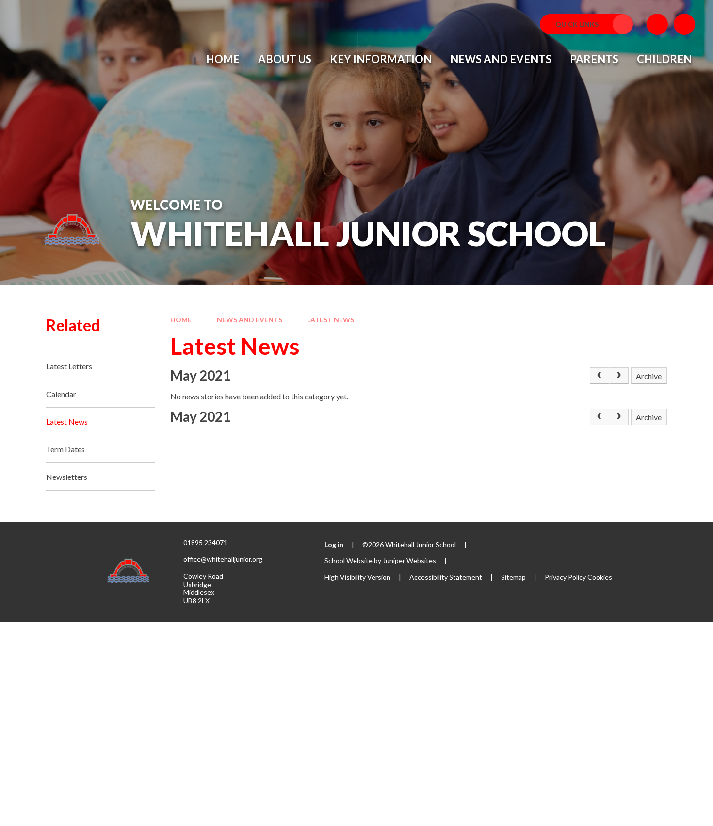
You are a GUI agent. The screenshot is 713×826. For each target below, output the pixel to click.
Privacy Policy (565, 577)
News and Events (249, 320)
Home (181, 320)
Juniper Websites (409, 560)
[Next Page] (619, 375)
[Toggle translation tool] (657, 24)
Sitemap (513, 577)
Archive (649, 376)
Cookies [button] (599, 577)
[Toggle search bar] (684, 24)
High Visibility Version (357, 577)
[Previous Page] (599, 375)
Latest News (330, 320)
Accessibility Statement (445, 577)
